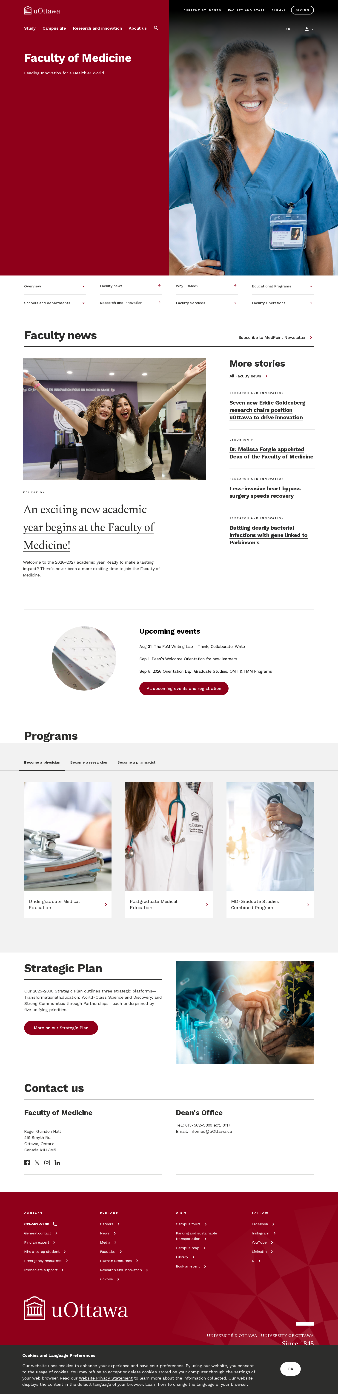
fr (288, 29)
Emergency (43, 1261)
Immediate (40, 1270)
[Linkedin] (57, 1162)
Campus (188, 1224)
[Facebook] (27, 1162)
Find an (36, 1242)
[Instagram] (47, 1162)
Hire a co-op (41, 1251)
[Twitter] (37, 1162)
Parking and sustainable (196, 1236)
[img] (42, 10)
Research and (121, 1270)
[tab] (42, 765)
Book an (188, 1266)
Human (116, 1261)
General (37, 1233)
